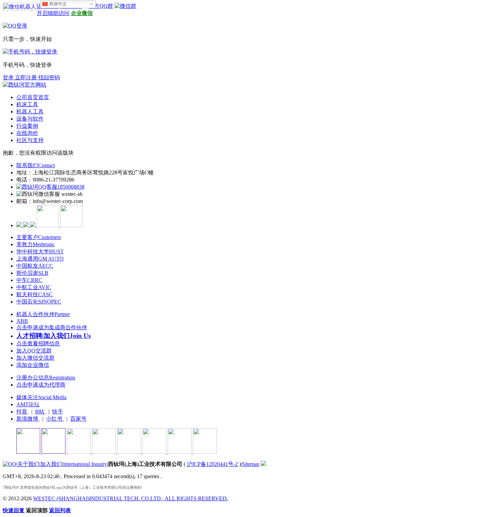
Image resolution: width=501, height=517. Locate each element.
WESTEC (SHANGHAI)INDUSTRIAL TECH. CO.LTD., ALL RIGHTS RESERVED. (130, 498)
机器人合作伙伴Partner (43, 314)
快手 (57, 411)
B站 (40, 411)
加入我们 (51, 464)
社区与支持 (30, 140)
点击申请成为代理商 (40, 385)
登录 (9, 77)
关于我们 (28, 464)
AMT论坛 (28, 404)
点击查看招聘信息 (38, 343)
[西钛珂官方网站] (24, 85)
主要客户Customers (38, 237)
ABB (22, 321)
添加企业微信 (32, 365)
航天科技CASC (34, 294)
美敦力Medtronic (35, 244)
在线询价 (27, 133)
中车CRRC (29, 280)
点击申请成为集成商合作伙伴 (51, 327)
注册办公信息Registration (45, 377)
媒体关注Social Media (41, 397)
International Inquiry (85, 464)
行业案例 (27, 126)
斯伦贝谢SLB (32, 273)
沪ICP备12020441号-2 (212, 464)
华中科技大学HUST (40, 251)
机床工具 (27, 104)
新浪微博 (28, 419)
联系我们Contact (35, 165)
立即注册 (26, 77)
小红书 (55, 419)
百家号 (78, 419)
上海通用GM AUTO (40, 259)
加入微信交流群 (35, 358)
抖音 (22, 411)
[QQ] (9, 464)
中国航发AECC (34, 266)
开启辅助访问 (53, 13)
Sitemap (250, 464)
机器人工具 (30, 111)
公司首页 (32, 97)
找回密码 (49, 77)
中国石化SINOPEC (38, 301)
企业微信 (82, 13)
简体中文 (57, 3)
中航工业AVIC (33, 287)
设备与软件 (30, 119)
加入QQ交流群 (34, 351)
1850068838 (71, 187)
